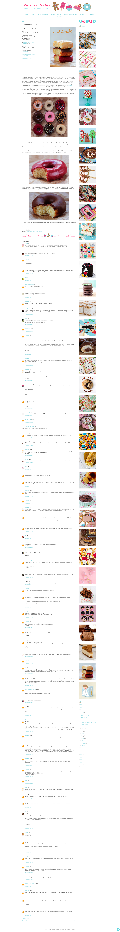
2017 (81, 750)
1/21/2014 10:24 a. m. (29, 331)
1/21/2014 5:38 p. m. (29, 556)
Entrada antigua (73, 920)
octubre (83, 741)
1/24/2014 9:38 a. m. (29, 739)
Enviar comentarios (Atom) (32, 922)
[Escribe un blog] (27, 230)
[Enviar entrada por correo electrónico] (24, 229)
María (26, 277)
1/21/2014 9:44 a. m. (29, 280)
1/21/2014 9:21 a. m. (29, 255)
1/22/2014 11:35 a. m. (29, 627)
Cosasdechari (27, 328)
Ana (25, 706)
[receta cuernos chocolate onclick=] (87, 354)
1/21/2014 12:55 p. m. (29, 455)
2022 (81, 759)
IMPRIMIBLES (91, 14)
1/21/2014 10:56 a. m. (29, 395)
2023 (81, 760)
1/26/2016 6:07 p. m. (29, 906)
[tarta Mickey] (87, 277)
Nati (25, 535)
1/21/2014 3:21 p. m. (29, 486)
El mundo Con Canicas (29, 426)
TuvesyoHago (27, 412)
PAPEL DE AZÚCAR (43, 14)
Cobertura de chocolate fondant (28, 54)
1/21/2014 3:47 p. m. (29, 523)
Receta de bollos (29, 231)
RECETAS (82, 14)
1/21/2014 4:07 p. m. (29, 531)
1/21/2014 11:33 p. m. (29, 584)
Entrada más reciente (26, 920)
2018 (81, 752)
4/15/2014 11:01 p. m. (29, 836)
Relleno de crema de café (27, 58)
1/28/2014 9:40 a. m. (29, 754)
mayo (83, 733)
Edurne (26, 832)
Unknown (27, 259)
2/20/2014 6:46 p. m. (29, 807)
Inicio (50, 920)
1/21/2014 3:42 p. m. (29, 512)
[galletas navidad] (87, 86)
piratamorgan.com (28, 384)
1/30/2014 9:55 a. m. (29, 776)
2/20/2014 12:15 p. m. (29, 798)
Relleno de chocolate (26, 53)
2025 (81, 764)
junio (82, 734)
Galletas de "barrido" (85, 715)
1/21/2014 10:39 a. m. (29, 365)
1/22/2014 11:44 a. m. (29, 636)
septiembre (84, 740)
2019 (81, 754)
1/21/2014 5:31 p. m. (29, 547)
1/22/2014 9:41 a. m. (29, 617)
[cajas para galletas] (87, 220)
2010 (81, 704)
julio (82, 736)
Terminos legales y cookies (69, 929)
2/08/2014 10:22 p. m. (29, 783)
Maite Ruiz (27, 595)
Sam (25, 719)
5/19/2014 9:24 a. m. (29, 862)
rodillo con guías (34, 84)
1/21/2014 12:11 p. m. (29, 429)
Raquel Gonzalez (28, 308)
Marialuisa (27, 551)
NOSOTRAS (60, 17)
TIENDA (33, 14)
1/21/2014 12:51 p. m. (29, 445)
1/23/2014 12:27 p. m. (29, 702)
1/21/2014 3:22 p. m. (29, 496)
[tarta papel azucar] (87, 105)
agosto (83, 738)
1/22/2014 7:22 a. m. (29, 591)
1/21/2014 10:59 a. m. (29, 408)
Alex (25, 667)
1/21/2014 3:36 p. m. (29, 503)
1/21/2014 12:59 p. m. (29, 462)
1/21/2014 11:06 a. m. (29, 415)
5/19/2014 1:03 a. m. (29, 852)
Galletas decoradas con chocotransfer (88, 719)
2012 (81, 707)
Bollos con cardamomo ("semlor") (87, 714)
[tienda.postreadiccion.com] (87, 239)
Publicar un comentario (27, 918)
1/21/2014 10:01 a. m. (29, 304)
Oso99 (26, 780)
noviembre (84, 743)
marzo (83, 729)
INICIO (26, 14)
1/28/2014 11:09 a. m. (29, 765)
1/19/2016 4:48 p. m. (29, 895)
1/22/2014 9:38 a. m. (29, 607)
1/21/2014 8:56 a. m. (29, 248)
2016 (81, 749)
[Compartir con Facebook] (29, 230)
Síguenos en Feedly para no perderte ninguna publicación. (33, 226)
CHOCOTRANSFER (56, 14)
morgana (26, 473)
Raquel (26, 243)
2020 (81, 755)
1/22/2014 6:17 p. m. (29, 663)
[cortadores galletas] (87, 144)
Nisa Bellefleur (28, 291)
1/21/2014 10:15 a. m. (29, 324)
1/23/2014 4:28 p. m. (29, 715)
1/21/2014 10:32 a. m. (29, 354)
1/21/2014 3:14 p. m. (29, 476)
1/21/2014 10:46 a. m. (29, 380)
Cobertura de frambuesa (27, 55)
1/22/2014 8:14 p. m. (29, 673)
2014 (81, 711)
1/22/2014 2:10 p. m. (29, 656)
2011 (81, 705)
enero (83, 712)
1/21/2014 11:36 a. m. (29, 422)
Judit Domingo (28, 419)
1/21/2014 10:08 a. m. (29, 314)
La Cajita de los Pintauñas (30, 883)
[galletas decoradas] (87, 182)
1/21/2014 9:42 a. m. (29, 273)
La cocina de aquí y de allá (30, 689)
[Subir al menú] (118, 930)
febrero (83, 728)
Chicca (26, 794)
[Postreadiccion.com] (87, 48)
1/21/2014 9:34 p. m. (29, 577)
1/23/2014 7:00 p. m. (29, 731)
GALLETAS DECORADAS (70, 14)
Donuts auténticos (84, 724)
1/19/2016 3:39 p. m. (29, 886)
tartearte (26, 652)
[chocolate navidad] (87, 124)
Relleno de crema (25, 51)
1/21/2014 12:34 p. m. (29, 437)
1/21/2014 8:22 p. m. (29, 569)
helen (26, 318)
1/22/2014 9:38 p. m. (29, 685)
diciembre (83, 745)
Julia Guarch (27, 449)
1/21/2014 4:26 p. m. (29, 538)
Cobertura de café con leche (27, 57)
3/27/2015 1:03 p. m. (29, 872)
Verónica (27, 441)
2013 (81, 709)
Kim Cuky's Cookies (29, 560)
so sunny (27, 433)
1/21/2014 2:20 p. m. (29, 469)
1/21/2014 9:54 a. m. (29, 297)
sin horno (40, 231)
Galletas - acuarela (85, 720)
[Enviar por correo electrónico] (26, 230)
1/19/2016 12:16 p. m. (29, 879)
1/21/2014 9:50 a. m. (29, 287)
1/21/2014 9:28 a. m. (29, 265)
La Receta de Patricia (29, 284)
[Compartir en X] (28, 230)
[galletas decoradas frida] (87, 621)
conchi (26, 251)
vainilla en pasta (30, 42)
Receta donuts (35, 231)
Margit (26, 466)
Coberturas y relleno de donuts (87, 725)
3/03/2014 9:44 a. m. (29, 828)
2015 (81, 747)
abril (82, 731)
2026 (81, 766)
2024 (81, 762)
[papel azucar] (87, 67)
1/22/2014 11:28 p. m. (29, 695)
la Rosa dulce (27, 588)
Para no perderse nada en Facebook (88, 722)
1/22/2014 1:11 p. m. (29, 649)
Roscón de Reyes (84, 717)
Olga (26, 811)
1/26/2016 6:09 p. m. (29, 915)
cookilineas (27, 572)
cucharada (25, 42)
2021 (81, 757)
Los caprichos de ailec (29, 698)
